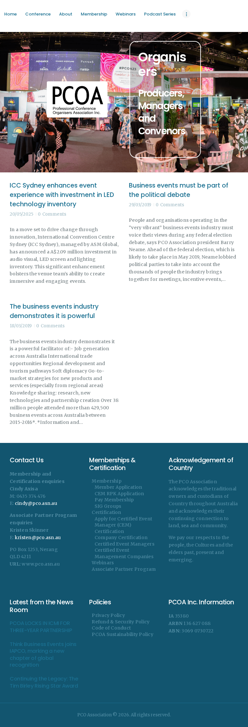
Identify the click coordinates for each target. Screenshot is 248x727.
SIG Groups (108, 506)
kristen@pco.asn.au (38, 537)
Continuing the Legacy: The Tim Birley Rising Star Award (44, 682)
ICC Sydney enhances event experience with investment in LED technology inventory (62, 195)
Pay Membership (114, 500)
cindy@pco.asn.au (36, 503)
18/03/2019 (21, 326)
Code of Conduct (111, 628)
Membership (106, 481)
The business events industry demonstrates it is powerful (54, 311)
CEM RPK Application (119, 494)
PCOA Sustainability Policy (122, 634)
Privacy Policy (108, 615)
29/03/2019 (140, 205)
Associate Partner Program (124, 569)
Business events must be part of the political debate (178, 190)
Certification (106, 512)
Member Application (118, 487)
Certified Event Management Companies (124, 553)
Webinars (103, 563)
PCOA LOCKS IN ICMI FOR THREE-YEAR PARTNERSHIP (41, 627)
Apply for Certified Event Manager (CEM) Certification (123, 525)
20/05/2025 (21, 214)
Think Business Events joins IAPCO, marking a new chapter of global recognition (43, 655)
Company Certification (121, 537)
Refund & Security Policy (121, 622)
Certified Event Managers (124, 544)
